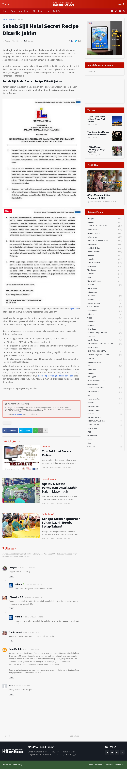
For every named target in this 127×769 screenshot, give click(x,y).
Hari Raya (104, 285)
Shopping (104, 255)
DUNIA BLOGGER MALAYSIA (104, 240)
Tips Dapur (38, 11)
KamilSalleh (15, 648)
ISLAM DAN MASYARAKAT (104, 380)
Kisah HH (104, 413)
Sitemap (98, 765)
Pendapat (104, 373)
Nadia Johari (15, 632)
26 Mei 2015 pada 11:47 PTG (34, 617)
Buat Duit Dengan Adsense (104, 332)
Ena (11, 685)
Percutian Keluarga (104, 417)
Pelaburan (104, 314)
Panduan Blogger (104, 410)
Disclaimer (17, 414)
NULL (104, 395)
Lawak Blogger (104, 347)
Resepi (27, 11)
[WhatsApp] (35, 430)
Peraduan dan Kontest (104, 388)
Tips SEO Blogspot (104, 281)
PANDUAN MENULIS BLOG (104, 226)
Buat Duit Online (104, 248)
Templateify (17, 765)
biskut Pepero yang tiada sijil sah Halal (55, 375)
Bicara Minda (104, 310)
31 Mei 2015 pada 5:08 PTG (31, 649)
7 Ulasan (29, 41)
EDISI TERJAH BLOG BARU (104, 351)
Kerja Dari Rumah (104, 263)
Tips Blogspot (104, 288)
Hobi (48, 11)
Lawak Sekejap (104, 340)
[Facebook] (72, 41)
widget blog (104, 369)
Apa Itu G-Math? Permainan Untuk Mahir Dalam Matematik (59, 487)
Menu (7, 4)
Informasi (19, 19)
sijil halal (74, 308)
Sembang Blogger (104, 233)
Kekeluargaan (104, 244)
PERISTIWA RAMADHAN (104, 421)
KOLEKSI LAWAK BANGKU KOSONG (104, 344)
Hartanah (104, 299)
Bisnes (104, 439)
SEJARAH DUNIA (104, 384)
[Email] (79, 41)
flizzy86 (12, 567)
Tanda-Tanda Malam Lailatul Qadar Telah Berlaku (96, 119)
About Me (109, 765)
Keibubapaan (104, 292)
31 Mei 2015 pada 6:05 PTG (22, 686)
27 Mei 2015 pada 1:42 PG (31, 632)
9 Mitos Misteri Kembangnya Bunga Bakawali (96, 149)
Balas (11, 576)
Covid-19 (104, 325)
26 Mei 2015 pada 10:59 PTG (33, 597)
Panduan (104, 222)
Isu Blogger (104, 377)
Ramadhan (104, 274)
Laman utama (8, 19)
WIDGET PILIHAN (104, 307)
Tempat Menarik (104, 251)
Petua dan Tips (104, 406)
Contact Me (120, 765)
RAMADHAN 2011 (104, 425)
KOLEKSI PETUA (104, 391)
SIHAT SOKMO (104, 436)
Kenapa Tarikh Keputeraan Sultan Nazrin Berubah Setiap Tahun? (61, 522)
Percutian (104, 259)
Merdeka (104, 402)
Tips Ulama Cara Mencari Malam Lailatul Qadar (98, 133)
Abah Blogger (104, 428)
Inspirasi (104, 358)
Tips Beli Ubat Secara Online (56, 453)
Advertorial (104, 266)
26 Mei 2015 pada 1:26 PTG (26, 568)
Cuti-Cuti (57, 11)
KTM (104, 432)
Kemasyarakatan (104, 399)
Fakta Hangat (48, 514)
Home (5, 11)
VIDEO (104, 318)
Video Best (104, 321)
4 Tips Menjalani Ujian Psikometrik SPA (99, 196)
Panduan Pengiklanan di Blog (104, 355)
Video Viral (104, 447)
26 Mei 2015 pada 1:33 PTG (33, 585)
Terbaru (7, 736)
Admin (18, 584)
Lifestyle (104, 218)
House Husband (49, 479)
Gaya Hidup (16, 11)
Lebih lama (74, 736)
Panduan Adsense (104, 362)
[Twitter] (76, 41)
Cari (120, 4)
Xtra (104, 366)
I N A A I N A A (16, 596)
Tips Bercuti (104, 270)
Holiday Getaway (104, 303)
